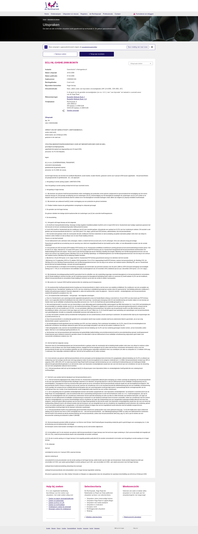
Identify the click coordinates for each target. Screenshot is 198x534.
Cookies (64, 528)
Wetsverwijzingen (51, 97)
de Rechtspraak (95, 14)
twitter (140, 528)
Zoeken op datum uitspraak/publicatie (61, 498)
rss (126, 528)
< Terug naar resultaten (96, 54)
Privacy (59, 528)
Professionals (108, 14)
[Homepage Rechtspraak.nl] (51, 5)
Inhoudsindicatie (51, 89)
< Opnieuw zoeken (60, 54)
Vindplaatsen (49, 102)
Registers (84, 14)
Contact (117, 14)
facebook (143, 528)
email (129, 528)
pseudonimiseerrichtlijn (89, 47)
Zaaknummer (49, 79)
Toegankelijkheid (71, 528)
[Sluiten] (152, 47)
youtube (151, 528)
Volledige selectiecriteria (94, 517)
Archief (91, 528)
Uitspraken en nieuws (70, 14)
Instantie (48, 69)
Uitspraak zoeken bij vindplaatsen (60, 509)
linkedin (148, 528)
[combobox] (140, 63)
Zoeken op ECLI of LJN (56, 503)
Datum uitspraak (51, 73)
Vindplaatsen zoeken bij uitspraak (60, 507)
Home (46, 14)
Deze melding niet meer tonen (138, 47)
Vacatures (85, 528)
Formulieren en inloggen (145, 14)
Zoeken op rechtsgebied (57, 505)
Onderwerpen (56, 14)
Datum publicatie (51, 76)
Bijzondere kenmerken (53, 85)
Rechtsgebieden (50, 82)
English (48, 528)
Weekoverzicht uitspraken (132, 517)
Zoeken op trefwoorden (56, 500)
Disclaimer (97, 528)
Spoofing (79, 528)
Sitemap (53, 528)
